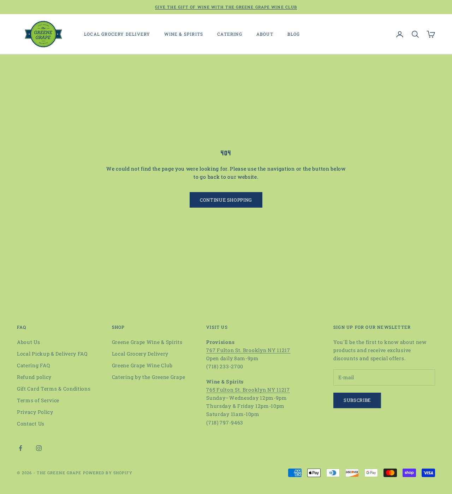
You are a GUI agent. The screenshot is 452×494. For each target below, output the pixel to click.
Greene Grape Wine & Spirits (147, 342)
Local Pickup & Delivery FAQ (52, 353)
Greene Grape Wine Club (142, 365)
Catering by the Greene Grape (148, 377)
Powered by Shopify (108, 472)
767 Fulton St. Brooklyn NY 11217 (248, 350)
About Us (28, 342)
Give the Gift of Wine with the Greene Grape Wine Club (226, 7)
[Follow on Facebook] (20, 448)
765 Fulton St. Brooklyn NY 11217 (248, 389)
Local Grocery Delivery (117, 34)
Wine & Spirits (183, 34)
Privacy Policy (35, 412)
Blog (293, 34)
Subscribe (357, 400)
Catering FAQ (33, 365)
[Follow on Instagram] (38, 448)
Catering (229, 34)
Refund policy (34, 377)
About (264, 34)
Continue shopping (226, 200)
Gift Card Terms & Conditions (54, 388)
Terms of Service (38, 400)
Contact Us (30, 423)
